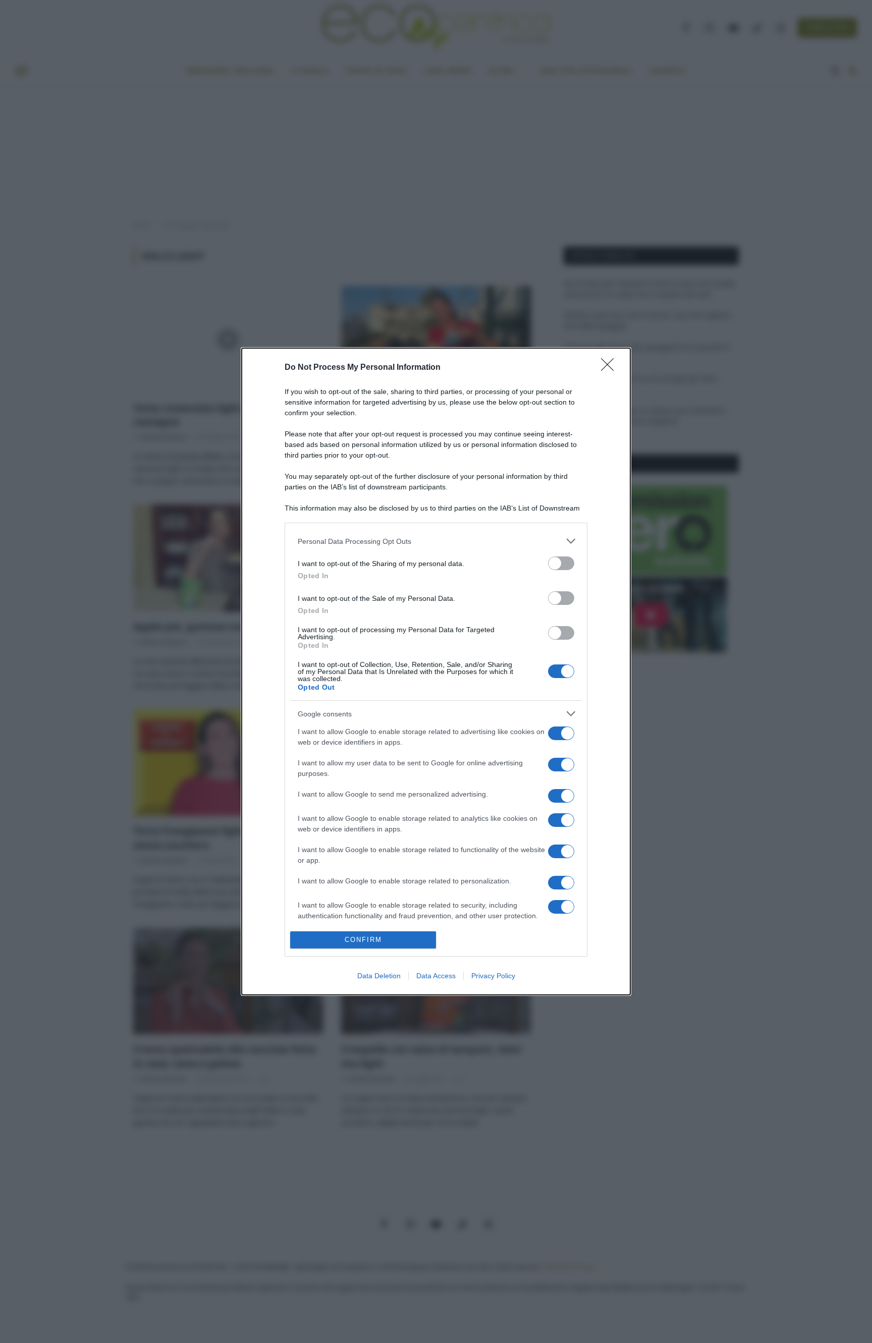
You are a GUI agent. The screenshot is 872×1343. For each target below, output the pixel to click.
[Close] (610, 367)
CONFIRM (363, 939)
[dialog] (436, 671)
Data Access (436, 976)
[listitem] (436, 541)
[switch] (561, 563)
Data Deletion (379, 976)
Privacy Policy (493, 976)
